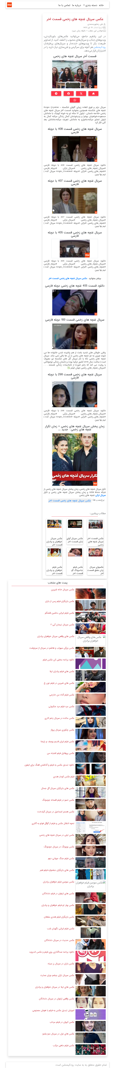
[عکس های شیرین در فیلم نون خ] (90, 687)
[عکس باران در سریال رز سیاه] (90, 968)
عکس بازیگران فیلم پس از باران (59, 601)
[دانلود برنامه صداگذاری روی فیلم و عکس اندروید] (90, 956)
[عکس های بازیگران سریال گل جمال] (90, 792)
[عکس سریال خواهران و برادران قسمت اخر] (54, 524)
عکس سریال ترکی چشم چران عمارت (57, 975)
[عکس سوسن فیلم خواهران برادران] (90, 886)
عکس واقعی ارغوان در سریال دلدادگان (56, 999)
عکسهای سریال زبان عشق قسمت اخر (95, 570)
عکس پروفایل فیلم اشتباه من (60, 753)
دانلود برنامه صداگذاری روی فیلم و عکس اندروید (51, 952)
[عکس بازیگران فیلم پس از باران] (90, 605)
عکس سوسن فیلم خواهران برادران (58, 882)
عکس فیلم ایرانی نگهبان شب (60, 928)
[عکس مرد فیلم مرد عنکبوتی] (90, 710)
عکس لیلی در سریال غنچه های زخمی (56, 835)
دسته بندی (91, 5)
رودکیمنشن (99, 47)
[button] (93, 93)
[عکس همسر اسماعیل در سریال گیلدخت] (90, 816)
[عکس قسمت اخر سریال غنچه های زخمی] (96, 524)
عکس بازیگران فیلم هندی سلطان (59, 917)
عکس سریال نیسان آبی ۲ (62, 624)
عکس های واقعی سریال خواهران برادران (55, 636)
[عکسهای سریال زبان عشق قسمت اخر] (96, 552)
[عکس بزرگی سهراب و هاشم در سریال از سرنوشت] (90, 652)
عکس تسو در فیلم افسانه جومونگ (58, 800)
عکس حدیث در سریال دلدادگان (59, 940)
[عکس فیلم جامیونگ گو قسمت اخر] (75, 552)
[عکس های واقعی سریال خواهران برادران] (90, 640)
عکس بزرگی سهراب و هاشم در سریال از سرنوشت (51, 648)
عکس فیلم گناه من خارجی (61, 695)
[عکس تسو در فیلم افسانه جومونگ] (90, 804)
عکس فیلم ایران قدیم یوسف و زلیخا (57, 741)
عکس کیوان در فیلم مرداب (62, 1022)
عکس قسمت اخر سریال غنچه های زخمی (95, 542)
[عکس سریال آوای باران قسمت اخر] (75, 524)
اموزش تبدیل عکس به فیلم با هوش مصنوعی (53, 1010)
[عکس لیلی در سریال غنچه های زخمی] (90, 839)
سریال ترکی (100, 495)
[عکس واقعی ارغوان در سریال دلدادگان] (90, 1003)
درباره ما (76, 5)
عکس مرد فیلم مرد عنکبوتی (61, 706)
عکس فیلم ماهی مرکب (63, 1045)
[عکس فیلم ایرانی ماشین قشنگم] (90, 617)
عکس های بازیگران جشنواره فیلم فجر (57, 870)
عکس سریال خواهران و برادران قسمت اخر (54, 542)
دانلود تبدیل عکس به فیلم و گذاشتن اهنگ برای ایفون (49, 765)
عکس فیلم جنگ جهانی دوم (61, 858)
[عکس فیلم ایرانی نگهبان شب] (90, 933)
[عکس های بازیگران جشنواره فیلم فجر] (90, 874)
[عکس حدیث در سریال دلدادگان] (90, 944)
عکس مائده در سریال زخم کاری (59, 718)
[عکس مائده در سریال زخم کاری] (90, 722)
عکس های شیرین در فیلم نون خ (59, 683)
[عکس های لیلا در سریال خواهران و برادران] (90, 991)
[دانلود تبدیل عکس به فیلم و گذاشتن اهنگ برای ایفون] (90, 769)
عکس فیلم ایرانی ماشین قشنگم (59, 613)
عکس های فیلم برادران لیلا (62, 671)
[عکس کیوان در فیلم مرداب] (90, 1026)
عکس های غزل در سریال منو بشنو (58, 1034)
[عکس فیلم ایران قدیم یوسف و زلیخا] (90, 746)
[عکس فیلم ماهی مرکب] (90, 1049)
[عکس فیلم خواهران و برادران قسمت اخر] (54, 552)
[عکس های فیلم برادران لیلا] (90, 675)
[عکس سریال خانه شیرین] (90, 594)
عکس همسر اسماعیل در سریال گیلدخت (55, 812)
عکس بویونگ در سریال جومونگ (59, 847)
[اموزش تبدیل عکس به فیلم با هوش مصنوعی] (90, 1014)
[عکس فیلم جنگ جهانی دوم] (90, 862)
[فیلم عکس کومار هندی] (90, 781)
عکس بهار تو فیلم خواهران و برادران (57, 905)
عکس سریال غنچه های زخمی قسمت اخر (68, 278)
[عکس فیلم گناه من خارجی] (90, 699)
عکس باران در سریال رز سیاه (61, 963)
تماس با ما (64, 5)
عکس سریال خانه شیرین (62, 589)
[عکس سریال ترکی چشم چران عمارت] (90, 979)
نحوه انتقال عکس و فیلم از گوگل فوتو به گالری (53, 823)
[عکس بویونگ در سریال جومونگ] (90, 851)
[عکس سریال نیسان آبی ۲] (90, 629)
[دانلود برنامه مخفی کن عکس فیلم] (90, 664)
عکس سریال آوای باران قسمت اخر (75, 540)
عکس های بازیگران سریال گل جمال (57, 788)
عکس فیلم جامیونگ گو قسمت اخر (77, 570)
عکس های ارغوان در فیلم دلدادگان (58, 893)
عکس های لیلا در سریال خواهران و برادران (54, 987)
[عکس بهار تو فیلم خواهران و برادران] (90, 909)
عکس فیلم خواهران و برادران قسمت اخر (54, 570)
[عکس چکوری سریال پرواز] (90, 734)
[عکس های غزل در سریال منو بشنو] (90, 1038)
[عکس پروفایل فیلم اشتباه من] (90, 757)
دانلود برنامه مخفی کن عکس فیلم (58, 660)
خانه (101, 5)
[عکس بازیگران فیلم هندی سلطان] (90, 921)
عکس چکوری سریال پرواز (62, 730)
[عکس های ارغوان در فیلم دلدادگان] (90, 897)
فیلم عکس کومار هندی (63, 776)
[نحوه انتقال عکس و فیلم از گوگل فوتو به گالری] (90, 827)
